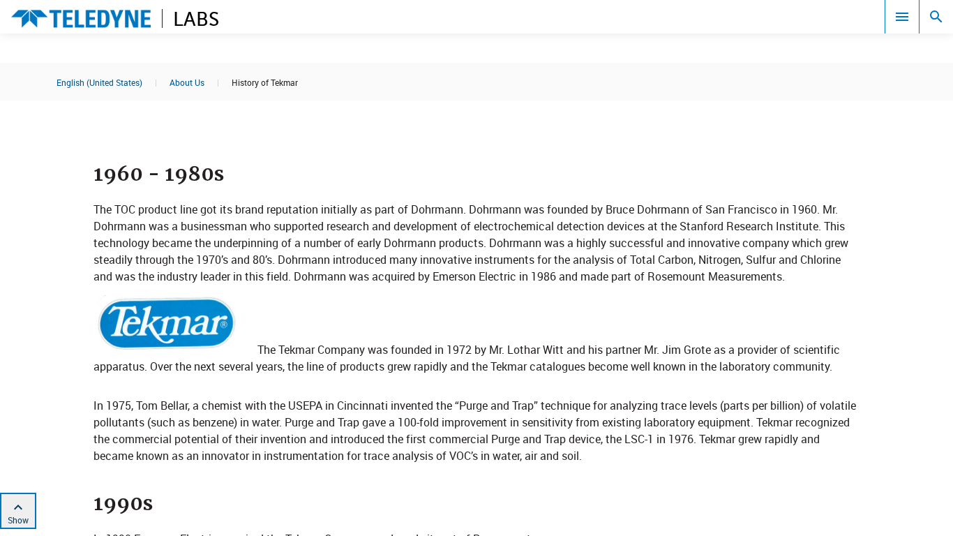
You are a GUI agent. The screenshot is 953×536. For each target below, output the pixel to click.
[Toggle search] (936, 17)
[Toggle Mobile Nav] (902, 17)
